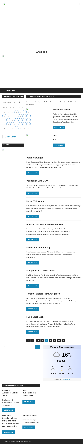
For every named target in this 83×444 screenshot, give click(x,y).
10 (59, 340)
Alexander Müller (29, 415)
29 (16, 128)
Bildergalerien (10, 137)
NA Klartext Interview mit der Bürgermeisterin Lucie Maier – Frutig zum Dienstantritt (11, 420)
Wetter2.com (66, 379)
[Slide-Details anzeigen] (22, 70)
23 (20, 124)
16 (20, 120)
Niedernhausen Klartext (13, 385)
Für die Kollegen (35, 317)
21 (12, 124)
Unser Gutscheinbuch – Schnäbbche (29, 393)
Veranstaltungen (34, 157)
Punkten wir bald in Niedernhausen (44, 224)
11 (28, 116)
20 (8, 124)
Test (55, 135)
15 (16, 120)
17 (25, 120)
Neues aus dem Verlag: (38, 247)
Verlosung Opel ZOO (37, 181)
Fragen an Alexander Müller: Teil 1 (10, 393)
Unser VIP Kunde (35, 201)
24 (25, 124)
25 (29, 124)
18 (29, 120)
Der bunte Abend (62, 109)
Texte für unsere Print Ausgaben (43, 293)
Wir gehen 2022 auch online (40, 270)
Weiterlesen (59, 127)
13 (8, 120)
